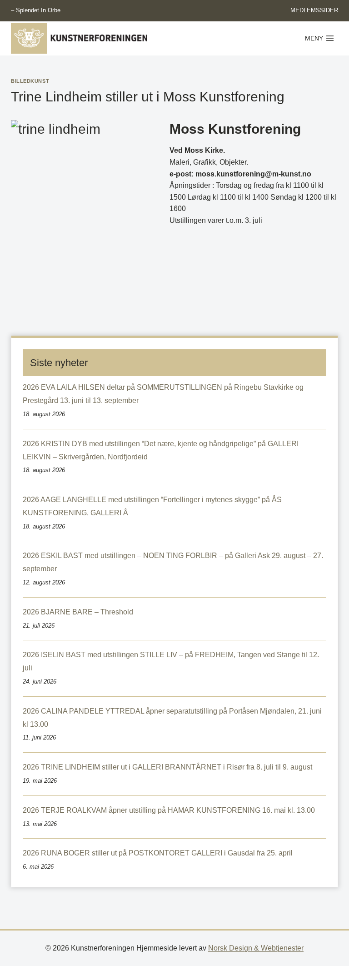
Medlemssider (314, 10)
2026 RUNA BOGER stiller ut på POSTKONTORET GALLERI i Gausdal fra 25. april (158, 853)
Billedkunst (30, 81)
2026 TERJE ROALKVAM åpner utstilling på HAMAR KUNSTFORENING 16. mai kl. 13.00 (169, 810)
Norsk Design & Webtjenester (256, 948)
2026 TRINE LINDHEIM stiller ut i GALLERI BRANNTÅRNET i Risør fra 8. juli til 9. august (167, 767)
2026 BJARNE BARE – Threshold (78, 612)
